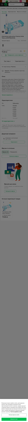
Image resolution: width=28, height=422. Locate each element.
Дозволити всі (14, 419)
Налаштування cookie (14, 414)
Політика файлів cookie (16, 411)
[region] (14, 410)
